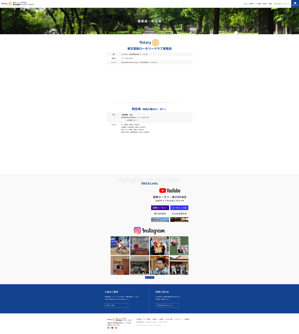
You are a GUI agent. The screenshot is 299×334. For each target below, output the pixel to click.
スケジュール (285, 4)
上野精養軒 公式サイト (133, 120)
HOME (245, 4)
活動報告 (187, 319)
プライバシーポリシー (152, 322)
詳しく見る (111, 305)
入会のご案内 (277, 4)
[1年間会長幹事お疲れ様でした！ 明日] (179, 245)
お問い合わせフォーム (165, 305)
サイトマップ (163, 322)
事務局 (270, 4)
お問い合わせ (295, 5)
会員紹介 (264, 4)
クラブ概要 (258, 4)
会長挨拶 (251, 4)
